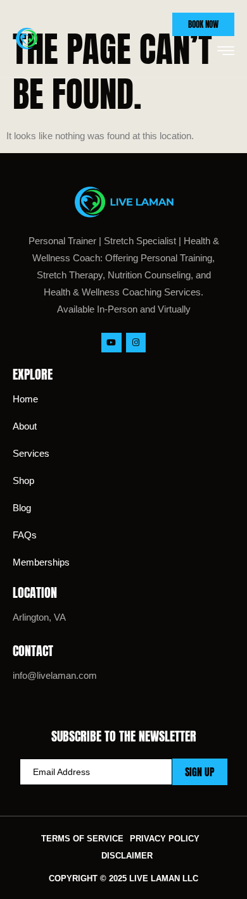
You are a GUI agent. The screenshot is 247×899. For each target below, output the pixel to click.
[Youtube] (111, 342)
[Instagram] (136, 342)
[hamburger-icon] (226, 52)
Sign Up (200, 771)
